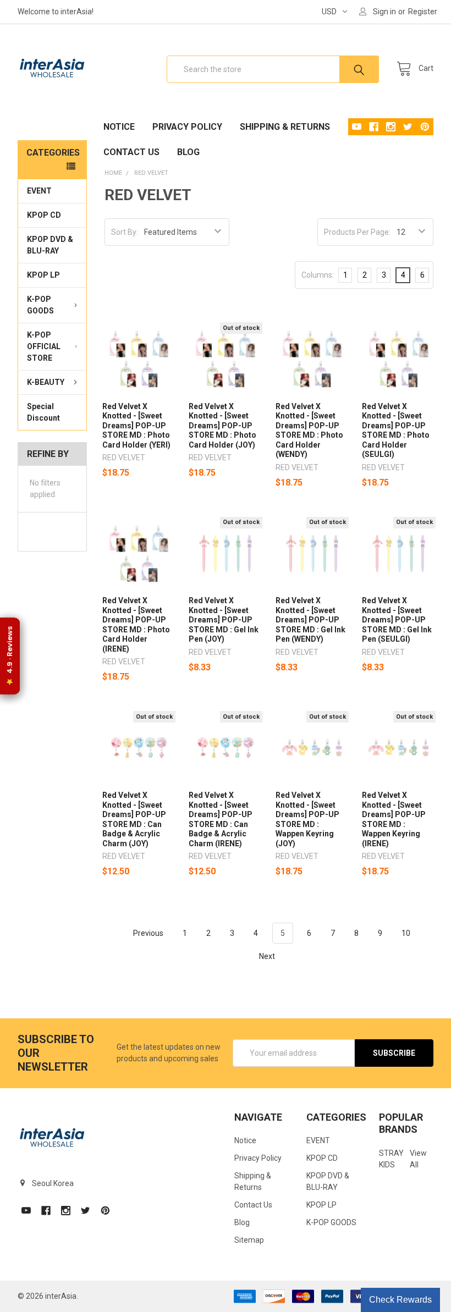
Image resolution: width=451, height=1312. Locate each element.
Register (422, 11)
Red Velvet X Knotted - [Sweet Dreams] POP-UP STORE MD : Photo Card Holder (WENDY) (309, 430)
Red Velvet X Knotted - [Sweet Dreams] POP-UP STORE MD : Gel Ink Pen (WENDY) (310, 619)
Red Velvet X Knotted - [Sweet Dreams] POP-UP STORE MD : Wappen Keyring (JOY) (307, 819)
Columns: (317, 275)
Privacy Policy (187, 127)
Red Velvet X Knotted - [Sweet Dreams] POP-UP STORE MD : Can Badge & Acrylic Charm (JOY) (134, 819)
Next (268, 956)
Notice (119, 127)
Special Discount (43, 412)
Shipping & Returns (285, 127)
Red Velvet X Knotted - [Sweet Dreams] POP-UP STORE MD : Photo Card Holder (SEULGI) (396, 430)
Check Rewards (400, 1299)
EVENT (39, 190)
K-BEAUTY (45, 382)
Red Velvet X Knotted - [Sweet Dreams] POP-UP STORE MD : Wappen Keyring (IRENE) (394, 819)
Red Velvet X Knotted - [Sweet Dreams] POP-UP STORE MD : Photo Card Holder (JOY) (222, 425)
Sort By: (124, 232)
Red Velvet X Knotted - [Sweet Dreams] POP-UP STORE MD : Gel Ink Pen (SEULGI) (397, 619)
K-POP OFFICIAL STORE (44, 346)
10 (406, 933)
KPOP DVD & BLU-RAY (50, 245)
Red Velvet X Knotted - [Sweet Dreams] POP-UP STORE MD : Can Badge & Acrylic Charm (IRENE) (220, 819)
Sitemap (249, 1240)
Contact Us (131, 152)
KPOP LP (43, 275)
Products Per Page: (357, 232)
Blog (188, 152)
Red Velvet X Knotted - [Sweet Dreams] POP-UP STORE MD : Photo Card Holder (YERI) (136, 425)
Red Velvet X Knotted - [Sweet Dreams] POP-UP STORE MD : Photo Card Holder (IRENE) (136, 624)
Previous (147, 933)
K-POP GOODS (40, 305)
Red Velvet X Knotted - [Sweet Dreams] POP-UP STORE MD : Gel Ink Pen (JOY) (223, 619)
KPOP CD (44, 215)
